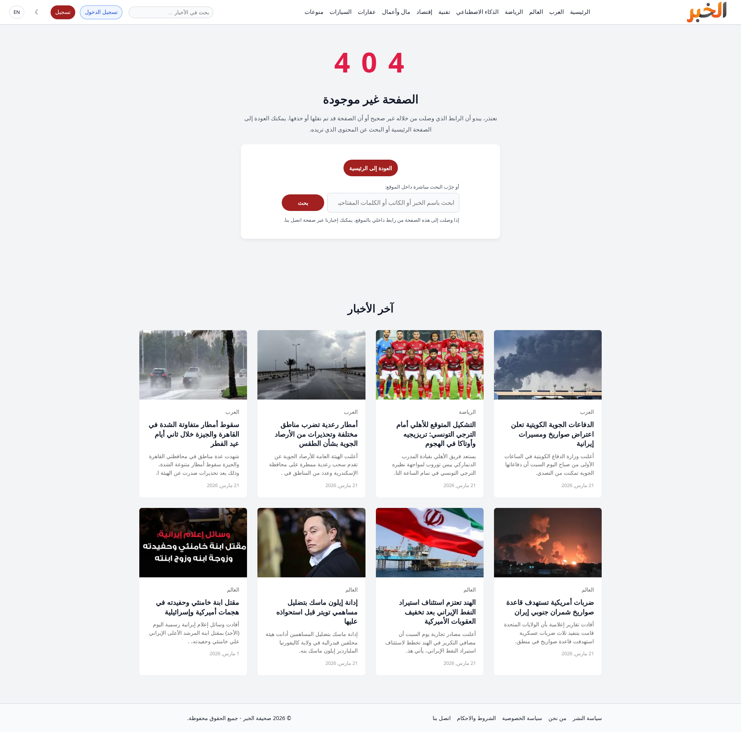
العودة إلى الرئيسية (370, 168)
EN (17, 11)
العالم (536, 11)
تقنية (444, 11)
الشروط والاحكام (476, 718)
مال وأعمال (396, 11)
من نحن (557, 718)
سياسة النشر (587, 718)
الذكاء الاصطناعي (477, 11)
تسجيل (63, 11)
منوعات (314, 11)
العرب (556, 11)
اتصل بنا (442, 718)
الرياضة (514, 11)
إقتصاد (424, 11)
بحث (303, 202)
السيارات (341, 11)
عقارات (367, 11)
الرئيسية (580, 11)
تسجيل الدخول (101, 11)
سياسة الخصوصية (522, 718)
